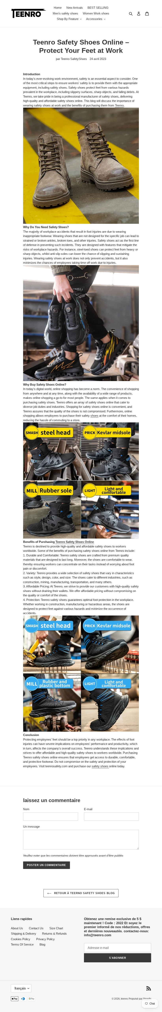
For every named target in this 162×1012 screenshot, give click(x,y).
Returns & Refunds (54, 933)
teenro (124, 998)
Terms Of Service (22, 944)
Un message (31, 826)
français (20, 988)
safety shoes (100, 766)
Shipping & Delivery (23, 933)
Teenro (119, 105)
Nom (26, 809)
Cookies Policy (20, 939)
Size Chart (56, 928)
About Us (17, 928)
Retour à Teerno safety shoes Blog (84, 893)
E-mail (88, 809)
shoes (94, 415)
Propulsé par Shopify (140, 998)
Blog (42, 944)
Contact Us (36, 928)
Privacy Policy (45, 939)
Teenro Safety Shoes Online (75, 541)
